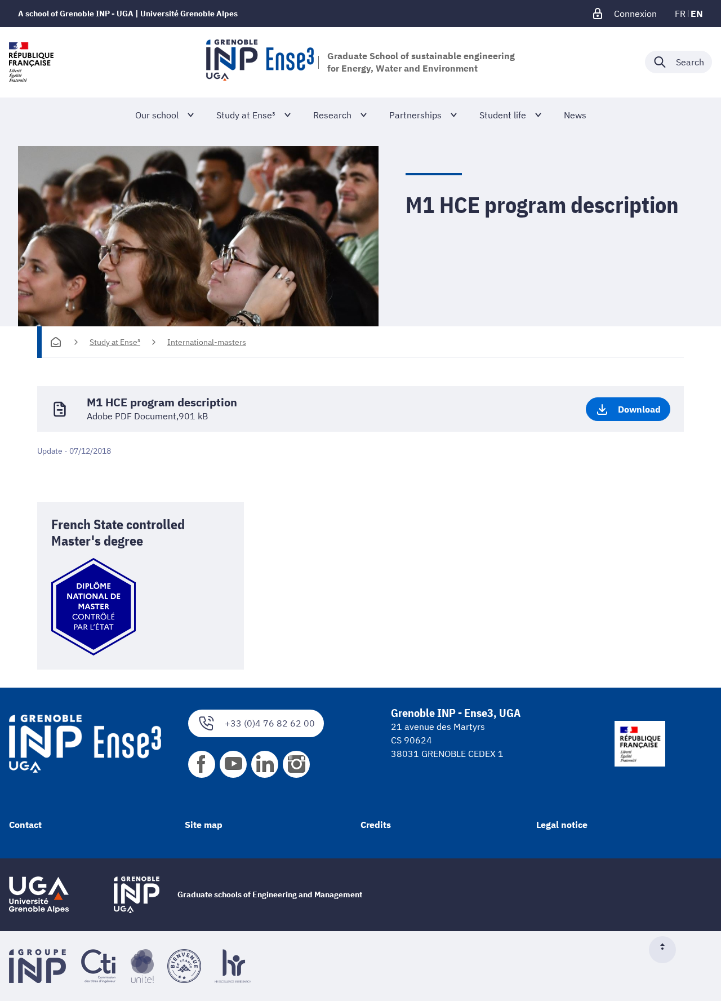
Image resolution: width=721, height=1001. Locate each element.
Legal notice (562, 824)
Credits (375, 824)
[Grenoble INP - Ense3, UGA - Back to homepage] (260, 62)
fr (680, 13)
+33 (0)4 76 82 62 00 (270, 723)
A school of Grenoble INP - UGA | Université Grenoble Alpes (128, 13)
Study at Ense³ (115, 342)
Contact (25, 824)
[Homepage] (56, 342)
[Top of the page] (667, 949)
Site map (203, 824)
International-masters (206, 342)
